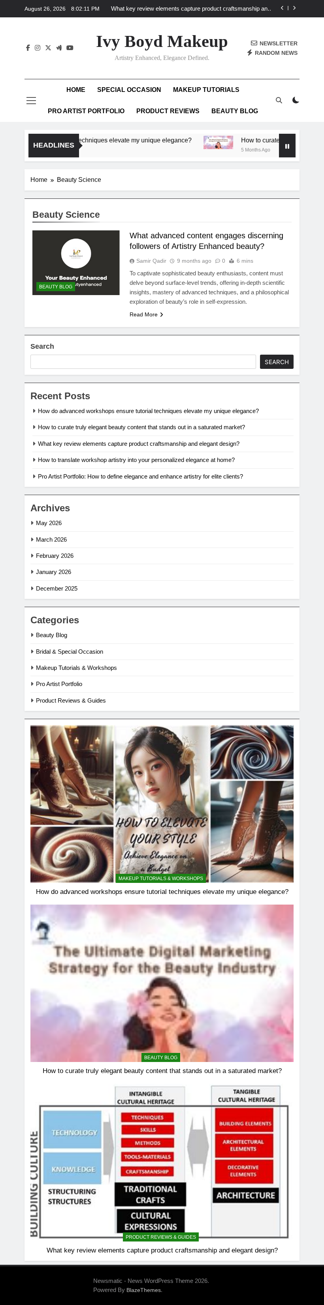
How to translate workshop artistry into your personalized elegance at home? (136, 459)
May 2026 (49, 523)
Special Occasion (129, 89)
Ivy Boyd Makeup (162, 41)
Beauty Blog (234, 111)
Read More (144, 314)
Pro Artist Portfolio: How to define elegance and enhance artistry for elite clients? (140, 476)
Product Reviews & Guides (71, 700)
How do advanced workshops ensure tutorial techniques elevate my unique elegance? (148, 411)
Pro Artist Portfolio (86, 111)
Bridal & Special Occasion (69, 651)
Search (42, 346)
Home (75, 89)
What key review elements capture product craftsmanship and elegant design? (191, 9)
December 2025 (56, 588)
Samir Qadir (151, 261)
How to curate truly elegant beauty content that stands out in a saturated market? (141, 427)
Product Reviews (168, 111)
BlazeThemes (143, 1290)
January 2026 (53, 571)
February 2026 (54, 555)
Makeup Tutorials (206, 89)
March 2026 (51, 539)
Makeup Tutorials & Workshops (76, 667)
